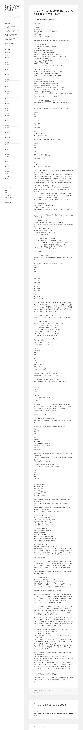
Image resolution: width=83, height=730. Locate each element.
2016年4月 (7, 176)
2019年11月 (7, 110)
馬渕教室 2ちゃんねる (42, 680)
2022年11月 (7, 55)
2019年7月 (7, 120)
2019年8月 (7, 118)
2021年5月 (7, 72)
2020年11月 (7, 86)
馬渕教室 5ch (8, 202)
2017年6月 (7, 161)
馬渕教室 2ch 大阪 (9, 197)
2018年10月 (7, 137)
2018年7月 (7, 144)
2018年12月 (7, 132)
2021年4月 (7, 74)
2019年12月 (7, 108)
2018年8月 (7, 142)
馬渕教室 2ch (8, 195)
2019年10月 (7, 113)
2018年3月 (7, 154)
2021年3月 (7, 77)
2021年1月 (7, 81)
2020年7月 (7, 96)
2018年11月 (7, 135)
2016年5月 (7, 173)
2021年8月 (7, 67)
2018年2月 (7, 156)
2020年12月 (7, 84)
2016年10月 (7, 164)
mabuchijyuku (47, 690)
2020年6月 (7, 98)
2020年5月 (7, 101)
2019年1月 (7, 130)
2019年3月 (7, 127)
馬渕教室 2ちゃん (8, 200)
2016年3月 (7, 178)
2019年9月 (7, 115)
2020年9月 (7, 91)
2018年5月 (7, 149)
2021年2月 (7, 79)
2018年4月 (7, 152)
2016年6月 (7, 171)
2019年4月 (7, 125)
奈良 (6, 192)
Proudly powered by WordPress (41, 727)
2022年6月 (7, 57)
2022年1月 (7, 60)
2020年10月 (7, 89)
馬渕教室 (50, 680)
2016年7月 (7, 169)
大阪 (6, 190)
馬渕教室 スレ (56, 680)
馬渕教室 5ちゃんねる (40, 678)
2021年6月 (7, 69)
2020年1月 (7, 106)
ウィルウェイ (8, 188)
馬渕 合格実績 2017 (62, 678)
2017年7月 (7, 159)
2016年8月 (7, 166)
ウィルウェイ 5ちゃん (51, 678)
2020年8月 (7, 93)
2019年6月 (7, 123)
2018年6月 (7, 147)
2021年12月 (7, 62)
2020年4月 (7, 103)
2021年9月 (7, 64)
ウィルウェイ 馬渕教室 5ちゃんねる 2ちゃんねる (12, 8)
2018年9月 (7, 139)
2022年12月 (7, 52)
